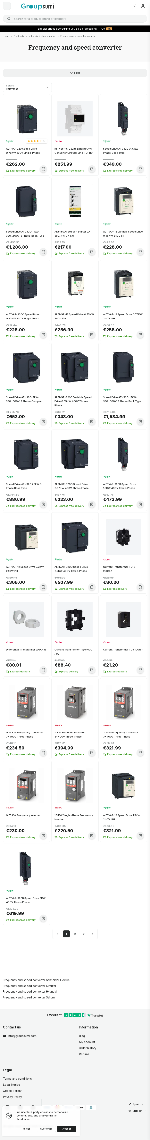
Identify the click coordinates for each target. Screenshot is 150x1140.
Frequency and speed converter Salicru (29, 997)
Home (6, 36)
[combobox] (75, 18)
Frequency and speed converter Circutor (29, 985)
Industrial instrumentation (42, 36)
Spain (136, 1104)
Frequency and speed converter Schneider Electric (36, 980)
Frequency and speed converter (77, 36)
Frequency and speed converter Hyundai (30, 991)
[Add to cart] (43, 169)
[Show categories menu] (7, 6)
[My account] (143, 6)
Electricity (18, 36)
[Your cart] (134, 6)
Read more (23, 1119)
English (138, 1110)
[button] (37, 141)
